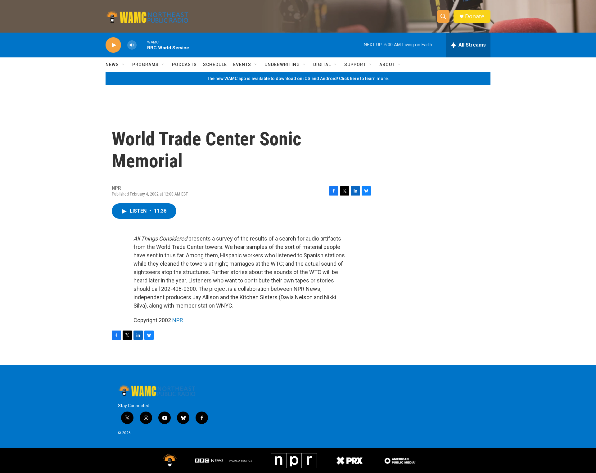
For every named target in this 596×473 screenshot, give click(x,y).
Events (242, 64)
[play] (113, 45)
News (112, 64)
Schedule (215, 64)
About (387, 64)
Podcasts (184, 64)
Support (355, 64)
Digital (322, 64)
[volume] (132, 45)
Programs (145, 64)
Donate (474, 16)
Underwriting (282, 64)
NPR (177, 320)
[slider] (142, 45)
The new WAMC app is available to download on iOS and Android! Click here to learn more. (298, 78)
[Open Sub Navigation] (123, 64)
